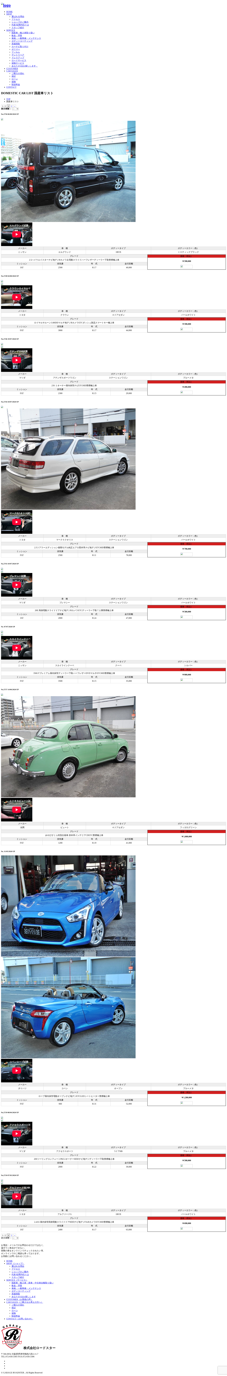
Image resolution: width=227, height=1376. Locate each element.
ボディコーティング (21, 1291)
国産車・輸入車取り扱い (23, 33)
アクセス (16, 19)
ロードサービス (19, 60)
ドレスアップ (18, 58)
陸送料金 (16, 84)
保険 (14, 82)
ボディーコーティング (22, 41)
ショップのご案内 (20, 22)
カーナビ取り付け (20, 46)
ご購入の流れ (18, 73)
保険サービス (18, 63)
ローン (15, 79)
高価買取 (16, 44)
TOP (8, 99)
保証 (14, 76)
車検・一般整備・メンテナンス (26, 38)
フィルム (16, 52)
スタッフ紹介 (18, 27)
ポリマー (16, 49)
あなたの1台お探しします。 (25, 66)
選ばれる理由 (18, 16)
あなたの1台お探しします (24, 1297)
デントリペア (18, 55)
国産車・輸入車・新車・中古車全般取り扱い (33, 1283)
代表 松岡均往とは (20, 25)
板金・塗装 (17, 35)
